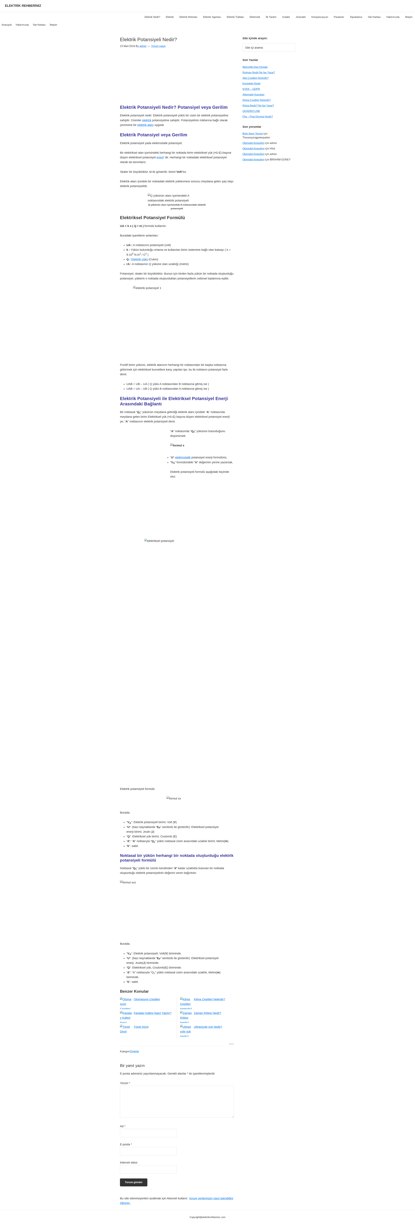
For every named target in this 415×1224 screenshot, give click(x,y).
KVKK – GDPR (251, 89)
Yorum (125, 1083)
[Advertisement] (177, 78)
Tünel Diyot (141, 1027)
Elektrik (134, 1051)
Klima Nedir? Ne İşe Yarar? (258, 105)
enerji (160, 157)
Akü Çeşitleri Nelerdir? (256, 78)
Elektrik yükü (139, 259)
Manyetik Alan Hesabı (255, 67)
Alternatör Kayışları (253, 94)
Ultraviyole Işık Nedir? (208, 1027)
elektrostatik (183, 457)
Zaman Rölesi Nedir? (207, 1013)
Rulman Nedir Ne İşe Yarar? (259, 72)
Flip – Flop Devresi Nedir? (258, 116)
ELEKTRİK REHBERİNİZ (23, 5)
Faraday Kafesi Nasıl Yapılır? (153, 1013)
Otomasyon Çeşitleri (147, 999)
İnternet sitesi (128, 1162)
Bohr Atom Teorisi (253, 133)
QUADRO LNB (251, 111)
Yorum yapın (158, 46)
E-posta (126, 1144)
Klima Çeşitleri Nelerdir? (209, 999)
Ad (122, 1126)
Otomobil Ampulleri (253, 143)
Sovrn (231, 1044)
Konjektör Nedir (252, 83)
